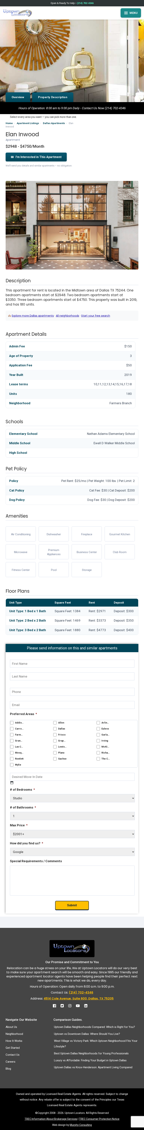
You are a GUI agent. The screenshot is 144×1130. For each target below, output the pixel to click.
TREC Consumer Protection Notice (99, 1118)
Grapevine (62, 740)
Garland (105, 734)
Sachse (62, 758)
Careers (10, 1061)
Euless (105, 728)
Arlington (105, 722)
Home (9, 123)
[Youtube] (79, 1006)
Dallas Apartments (54, 123)
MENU (134, 12)
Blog (8, 1068)
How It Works (14, 1041)
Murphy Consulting (81, 1124)
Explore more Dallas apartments (33, 316)
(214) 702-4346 (85, 3)
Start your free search (95, 316)
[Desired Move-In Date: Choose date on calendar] (12, 782)
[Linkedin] (87, 1006)
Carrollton (19, 728)
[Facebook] (56, 1006)
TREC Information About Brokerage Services (51, 1118)
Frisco (62, 734)
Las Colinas (19, 746)
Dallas (61, 728)
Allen (61, 722)
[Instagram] (71, 1006)
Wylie (18, 764)
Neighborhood (14, 1034)
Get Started (13, 1047)
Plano (61, 752)
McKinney (105, 746)
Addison (19, 722)
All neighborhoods (67, 316)
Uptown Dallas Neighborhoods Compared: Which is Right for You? (94, 1027)
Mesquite (19, 752)
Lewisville (62, 746)
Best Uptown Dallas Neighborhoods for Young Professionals (91, 1053)
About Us (11, 1027)
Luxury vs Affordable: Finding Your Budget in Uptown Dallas (90, 1060)
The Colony (105, 758)
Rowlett (19, 758)
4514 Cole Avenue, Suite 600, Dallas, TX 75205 (79, 998)
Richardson (105, 752)
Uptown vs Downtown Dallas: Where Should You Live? (87, 1034)
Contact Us (13, 1054)
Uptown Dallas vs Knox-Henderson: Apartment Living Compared (93, 1067)
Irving (104, 740)
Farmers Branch (19, 734)
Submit (72, 905)
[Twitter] (64, 1006)
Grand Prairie (19, 740)
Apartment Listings (28, 123)
